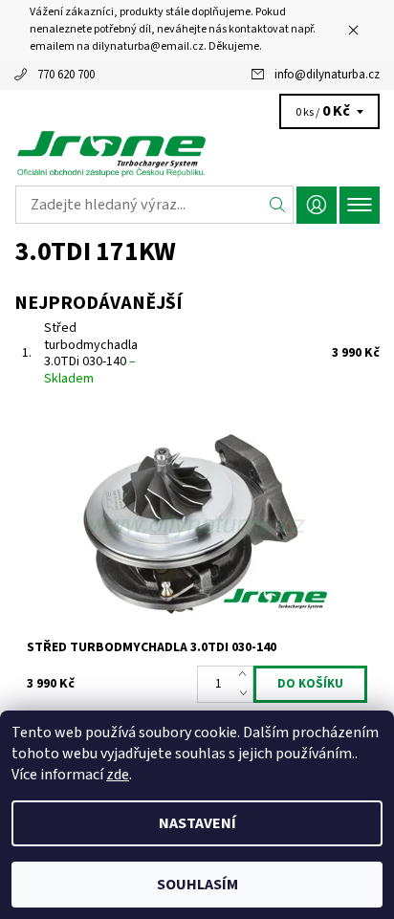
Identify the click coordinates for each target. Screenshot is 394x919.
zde (117, 774)
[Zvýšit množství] (246, 675)
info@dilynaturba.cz (327, 74)
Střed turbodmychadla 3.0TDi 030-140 (91, 353)
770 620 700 (66, 74)
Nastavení (197, 823)
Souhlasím (197, 884)
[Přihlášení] (316, 205)
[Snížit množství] (246, 693)
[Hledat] (278, 205)
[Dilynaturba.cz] (197, 153)
